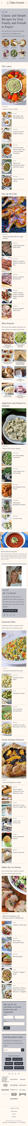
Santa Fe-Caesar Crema (10, 109)
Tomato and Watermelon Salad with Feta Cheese (18, 165)
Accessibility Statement (12, 1122)
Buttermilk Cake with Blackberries (18, 117)
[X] (10, 615)
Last (15, 1019)
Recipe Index (14, 1111)
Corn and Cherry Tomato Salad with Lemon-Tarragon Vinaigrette (19, 150)
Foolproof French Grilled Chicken (18, 132)
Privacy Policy (5, 1122)
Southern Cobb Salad (19, 925)
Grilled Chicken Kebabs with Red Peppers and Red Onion (18, 295)
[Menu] (1, 2)
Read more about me (10, 610)
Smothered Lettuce (19, 693)
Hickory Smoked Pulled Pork (18, 309)
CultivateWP (23, 1122)
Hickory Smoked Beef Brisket (18, 278)
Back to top (15, 1108)
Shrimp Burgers (18, 956)
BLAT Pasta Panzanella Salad (18, 941)
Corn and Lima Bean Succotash (13, 671)
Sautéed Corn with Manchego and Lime (19, 726)
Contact (14, 1116)
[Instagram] (4, 615)
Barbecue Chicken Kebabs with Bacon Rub (19, 263)
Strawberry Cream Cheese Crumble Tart (19, 806)
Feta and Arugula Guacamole (18, 456)
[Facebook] (7, 615)
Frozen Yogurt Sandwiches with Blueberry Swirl (18, 791)
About (14, 1114)
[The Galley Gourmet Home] (15, 3)
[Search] (26, 2)
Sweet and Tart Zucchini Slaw (17, 710)
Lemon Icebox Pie (18, 852)
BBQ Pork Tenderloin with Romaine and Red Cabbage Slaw (13, 917)
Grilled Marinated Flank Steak (18, 246)
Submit (7, 1028)
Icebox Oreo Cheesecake (17, 822)
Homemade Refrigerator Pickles (19, 503)
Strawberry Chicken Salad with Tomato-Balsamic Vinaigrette (19, 990)
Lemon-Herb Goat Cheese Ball (18, 472)
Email (6, 1021)
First (4, 1019)
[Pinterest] (14, 615)
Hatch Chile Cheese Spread (11, 448)
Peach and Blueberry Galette (12, 782)
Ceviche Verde (17, 518)
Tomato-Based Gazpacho (9, 551)
